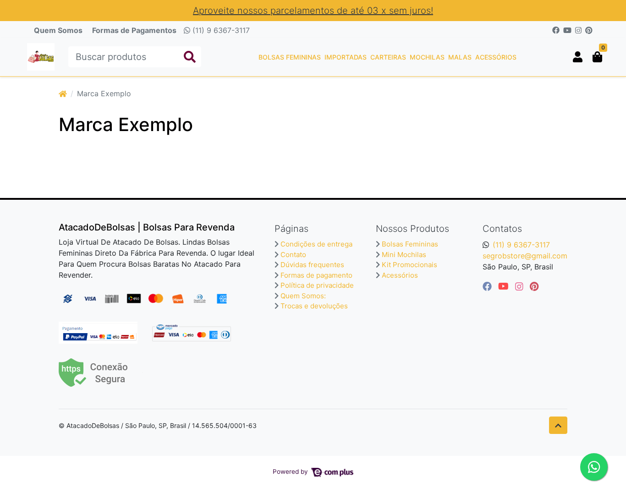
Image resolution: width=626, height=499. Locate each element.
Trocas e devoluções (314, 306)
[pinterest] (534, 286)
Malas (460, 57)
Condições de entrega (316, 244)
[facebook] (488, 286)
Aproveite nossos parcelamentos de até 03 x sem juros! (313, 10)
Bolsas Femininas (289, 57)
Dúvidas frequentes (312, 264)
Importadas (345, 57)
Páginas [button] (291, 228)
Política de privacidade (317, 285)
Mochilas (427, 57)
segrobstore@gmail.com (525, 255)
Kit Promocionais (409, 264)
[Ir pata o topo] (558, 425)
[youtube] (504, 286)
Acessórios (495, 57)
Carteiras (388, 57)
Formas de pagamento (316, 275)
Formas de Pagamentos (134, 30)
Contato (293, 254)
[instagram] (520, 286)
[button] (578, 56)
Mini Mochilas (404, 254)
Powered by (291, 471)
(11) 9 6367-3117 (220, 30)
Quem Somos (58, 30)
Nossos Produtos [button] (412, 228)
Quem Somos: (303, 295)
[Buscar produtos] (189, 57)
